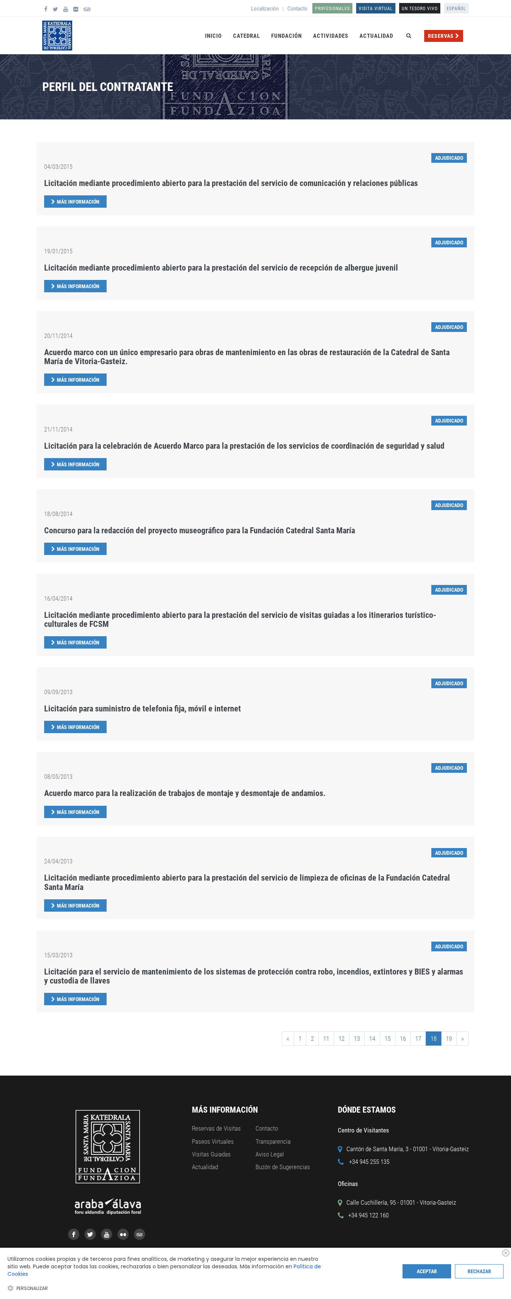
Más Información (78, 202)
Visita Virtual (376, 8)
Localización (265, 8)
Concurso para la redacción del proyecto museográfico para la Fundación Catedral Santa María (199, 530)
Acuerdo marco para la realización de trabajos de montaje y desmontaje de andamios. (184, 793)
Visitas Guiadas (211, 1154)
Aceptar (427, 1271)
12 (342, 1038)
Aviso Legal (270, 1154)
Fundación (286, 36)
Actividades (330, 36)
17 (418, 1038)
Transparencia (273, 1141)
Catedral (246, 36)
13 (357, 1038)
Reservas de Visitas (216, 1128)
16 (403, 1038)
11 (326, 1038)
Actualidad (376, 36)
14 (372, 1038)
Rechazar (479, 1271)
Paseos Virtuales (213, 1141)
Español (456, 8)
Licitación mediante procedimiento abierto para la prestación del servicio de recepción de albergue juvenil (221, 267)
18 (434, 1038)
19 (449, 1038)
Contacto (297, 8)
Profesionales (332, 8)
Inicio (213, 36)
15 (388, 1038)
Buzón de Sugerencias (283, 1167)
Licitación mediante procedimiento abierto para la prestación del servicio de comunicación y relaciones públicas (231, 183)
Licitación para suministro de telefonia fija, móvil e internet (142, 708)
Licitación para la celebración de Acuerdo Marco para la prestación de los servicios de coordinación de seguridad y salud (244, 446)
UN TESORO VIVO (420, 8)
